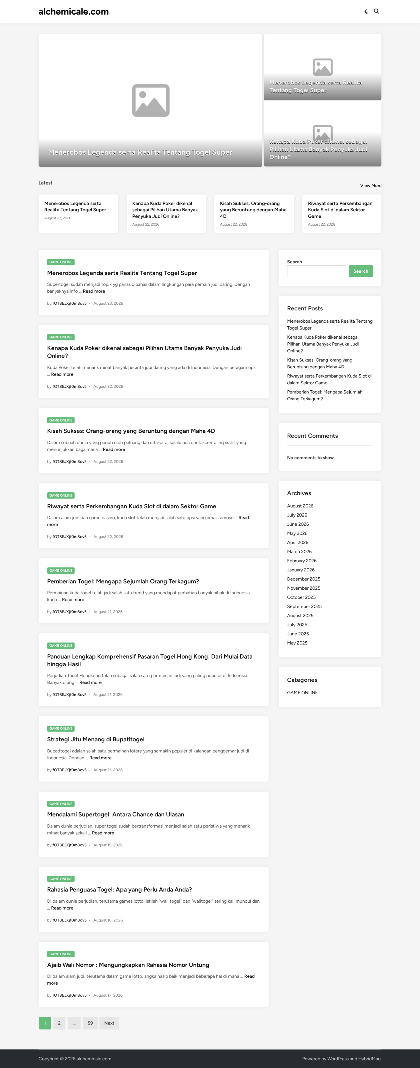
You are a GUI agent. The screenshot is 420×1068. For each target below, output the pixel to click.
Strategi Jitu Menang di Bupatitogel (96, 739)
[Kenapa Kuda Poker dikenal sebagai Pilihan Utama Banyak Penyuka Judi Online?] (323, 134)
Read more (94, 291)
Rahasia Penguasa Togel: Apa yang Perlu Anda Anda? (119, 889)
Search (294, 261)
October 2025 (301, 597)
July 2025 (297, 624)
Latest (46, 183)
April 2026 (297, 542)
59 (90, 1023)
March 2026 (299, 551)
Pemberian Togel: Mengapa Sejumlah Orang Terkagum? (123, 581)
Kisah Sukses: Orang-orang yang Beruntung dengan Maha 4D (253, 209)
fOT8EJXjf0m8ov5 (70, 303)
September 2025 (304, 606)
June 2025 (298, 634)
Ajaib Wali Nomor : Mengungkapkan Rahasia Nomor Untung (128, 964)
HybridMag (369, 1058)
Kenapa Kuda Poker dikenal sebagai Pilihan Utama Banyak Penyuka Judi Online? (165, 209)
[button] (235, 41)
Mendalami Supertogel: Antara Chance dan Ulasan (115, 814)
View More (370, 185)
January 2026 (301, 570)
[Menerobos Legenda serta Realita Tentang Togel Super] (150, 100)
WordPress (338, 1058)
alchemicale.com (74, 11)
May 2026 (297, 533)
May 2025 (297, 643)
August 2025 (300, 615)
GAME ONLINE (60, 262)
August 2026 (300, 506)
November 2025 (303, 588)
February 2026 (302, 560)
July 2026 (297, 515)
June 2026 (298, 524)
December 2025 (303, 579)
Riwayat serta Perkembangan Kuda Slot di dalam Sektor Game (340, 209)
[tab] (46, 182)
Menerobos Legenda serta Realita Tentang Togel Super (122, 272)
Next (109, 1023)
